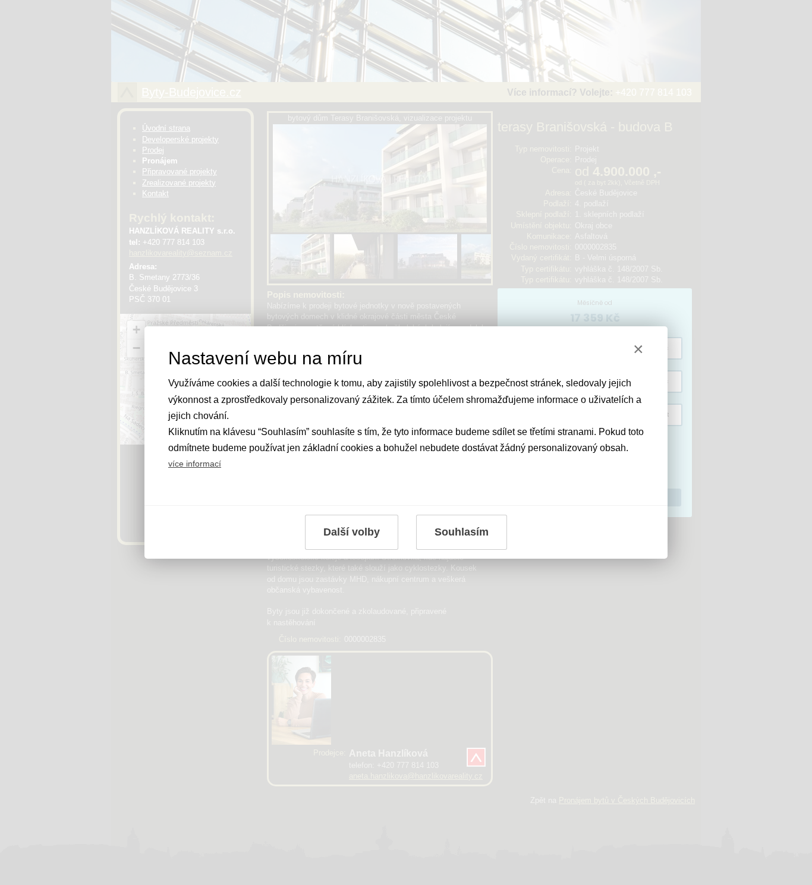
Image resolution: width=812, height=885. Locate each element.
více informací (194, 463)
